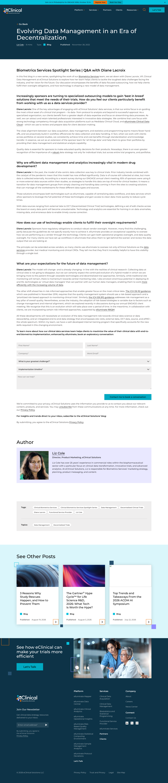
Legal (111, 772)
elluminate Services (109, 729)
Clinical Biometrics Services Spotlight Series (79, 508)
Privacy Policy (28, 410)
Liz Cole (20, 45)
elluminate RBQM (105, 309)
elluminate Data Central (81, 702)
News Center (132, 707)
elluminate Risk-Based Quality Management (81, 726)
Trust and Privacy (97, 772)
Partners (107, 10)
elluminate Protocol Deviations (83, 755)
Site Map (121, 772)
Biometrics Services (89, 76)
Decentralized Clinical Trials (131, 508)
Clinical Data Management (106, 705)
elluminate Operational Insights (83, 717)
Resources (132, 10)
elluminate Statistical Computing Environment (83, 736)
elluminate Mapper (82, 696)
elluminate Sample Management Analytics (82, 746)
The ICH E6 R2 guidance (138, 291)
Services (93, 10)
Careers (129, 701)
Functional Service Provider (60, 512)
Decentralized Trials (61, 525)
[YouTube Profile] (137, 723)
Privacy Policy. (22, 736)
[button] (144, 9)
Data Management (109, 508)
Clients (119, 10)
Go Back (23, 24)
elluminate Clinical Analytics (82, 710)
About (128, 696)
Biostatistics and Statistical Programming (107, 713)
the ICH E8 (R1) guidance (101, 297)
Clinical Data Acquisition (105, 697)
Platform (79, 10)
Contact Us (131, 718)
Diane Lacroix (39, 512)
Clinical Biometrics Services (45, 508)
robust (56, 152)
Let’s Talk (78, 761)
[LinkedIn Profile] (127, 723)
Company (131, 691)
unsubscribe (65, 407)
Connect (130, 712)
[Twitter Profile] (132, 723)
